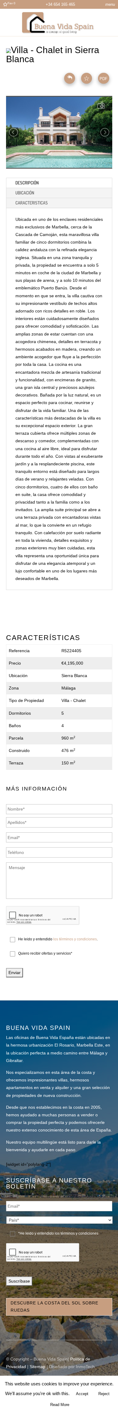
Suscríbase (19, 1281)
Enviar (14, 972)
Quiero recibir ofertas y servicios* (45, 953)
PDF (103, 78)
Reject (104, 1393)
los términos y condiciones (75, 939)
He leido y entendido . (58, 939)
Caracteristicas (31, 202)
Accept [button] (82, 1393)
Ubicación (24, 192)
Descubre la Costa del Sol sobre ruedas (54, 1306)
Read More (59, 1404)
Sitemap (37, 1366)
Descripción (27, 182)
